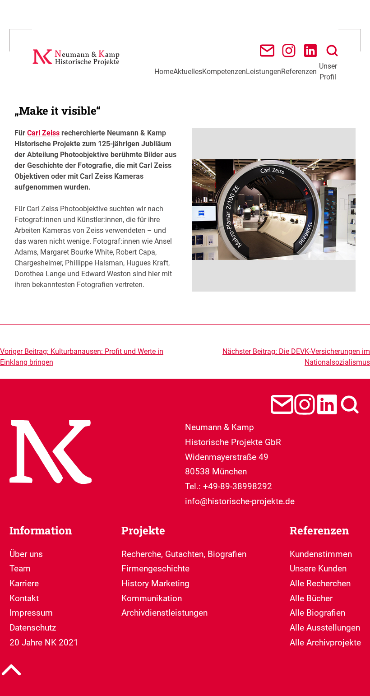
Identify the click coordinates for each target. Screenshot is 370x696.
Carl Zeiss (43, 133)
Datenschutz (32, 627)
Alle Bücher (311, 598)
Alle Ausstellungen (325, 627)
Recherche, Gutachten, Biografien (183, 554)
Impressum (31, 613)
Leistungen (263, 71)
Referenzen (299, 71)
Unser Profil (328, 71)
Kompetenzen (224, 71)
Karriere (24, 583)
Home (163, 71)
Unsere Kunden (318, 568)
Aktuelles (187, 71)
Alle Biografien (317, 613)
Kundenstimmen (321, 554)
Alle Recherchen (320, 583)
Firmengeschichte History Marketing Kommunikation (155, 583)
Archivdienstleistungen (164, 613)
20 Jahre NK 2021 (44, 642)
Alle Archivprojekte (325, 642)
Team (20, 568)
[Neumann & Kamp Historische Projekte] (77, 67)
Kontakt (24, 598)
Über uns (26, 554)
